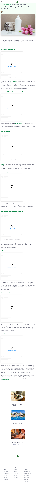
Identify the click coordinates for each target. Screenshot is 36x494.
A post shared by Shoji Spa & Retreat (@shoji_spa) (12, 159)
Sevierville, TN (6, 475)
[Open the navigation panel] (1, 1)
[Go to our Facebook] (14, 462)
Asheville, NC (6, 479)
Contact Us (15, 471)
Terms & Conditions (18, 491)
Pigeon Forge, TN (6, 473)
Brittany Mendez (6, 11)
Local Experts (16, 477)
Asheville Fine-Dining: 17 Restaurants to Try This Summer (17, 404)
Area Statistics (16, 473)
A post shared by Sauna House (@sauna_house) (11, 361)
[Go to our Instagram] (21, 462)
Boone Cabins (26, 481)
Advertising (15, 475)
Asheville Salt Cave (18, 123)
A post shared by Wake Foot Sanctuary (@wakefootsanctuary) (11, 278)
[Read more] (18, 396)
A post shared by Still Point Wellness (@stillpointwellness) (12, 239)
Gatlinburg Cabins (26, 469)
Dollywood (5, 477)
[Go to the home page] (17, 1)
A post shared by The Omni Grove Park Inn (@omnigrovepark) (11, 77)
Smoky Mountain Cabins (27, 473)
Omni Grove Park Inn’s (14, 81)
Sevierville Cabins (26, 475)
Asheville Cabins (26, 479)
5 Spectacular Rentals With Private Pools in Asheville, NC (18, 423)
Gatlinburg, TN (6, 471)
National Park (6, 469)
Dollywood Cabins (26, 477)
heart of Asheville (5, 379)
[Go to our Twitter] (16, 462)
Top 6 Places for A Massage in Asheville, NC (17, 441)
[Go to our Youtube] (19, 462)
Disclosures (18, 492)
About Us (15, 469)
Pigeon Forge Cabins (27, 471)
